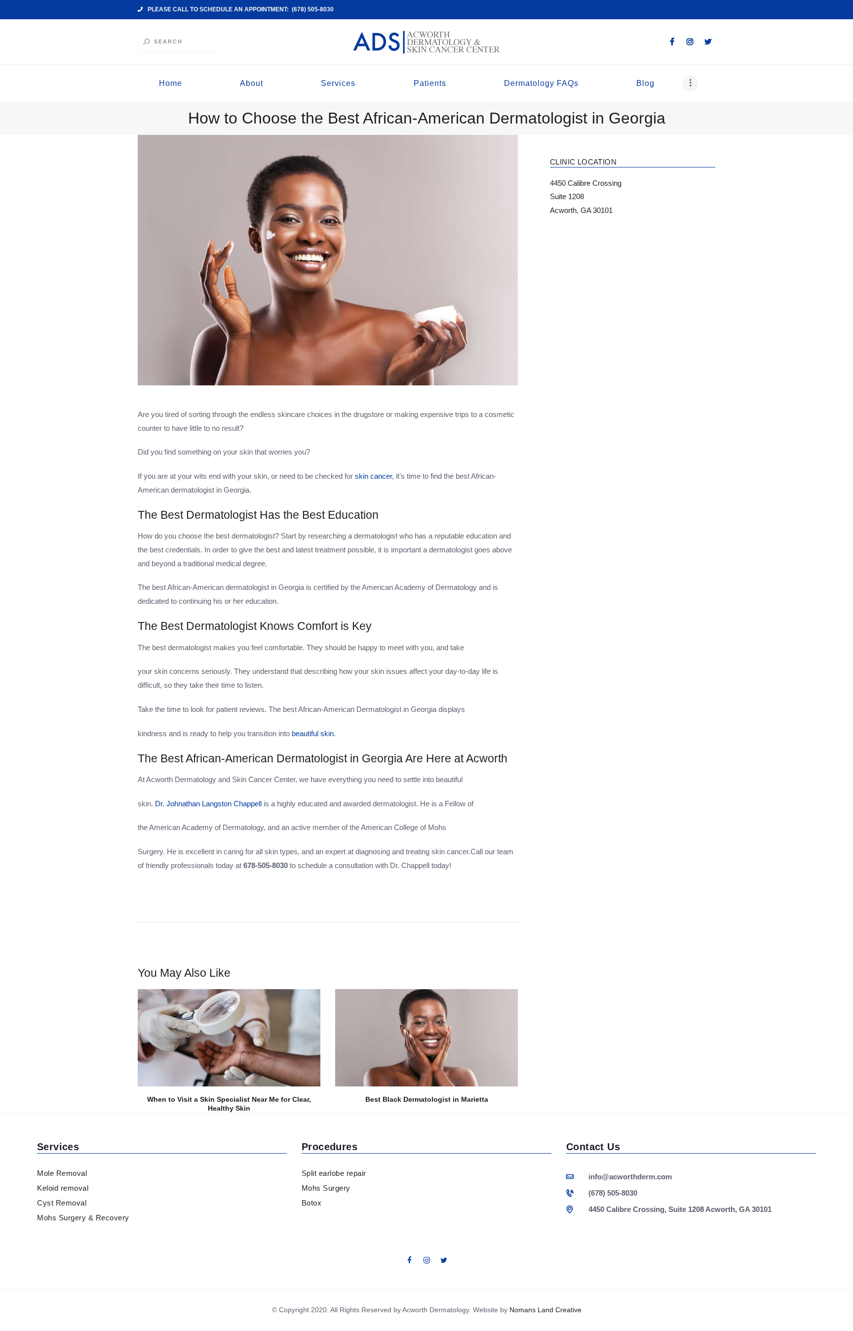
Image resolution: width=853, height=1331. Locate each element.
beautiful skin (313, 733)
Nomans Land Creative (545, 1310)
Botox (312, 1203)
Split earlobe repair (334, 1173)
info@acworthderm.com (630, 1176)
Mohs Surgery (326, 1188)
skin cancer (373, 476)
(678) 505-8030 (612, 1193)
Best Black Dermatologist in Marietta (426, 1099)
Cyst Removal (61, 1203)
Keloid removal (62, 1188)
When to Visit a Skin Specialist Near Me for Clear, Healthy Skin (229, 1104)
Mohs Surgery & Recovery (83, 1217)
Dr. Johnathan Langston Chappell (208, 803)
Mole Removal (62, 1173)
